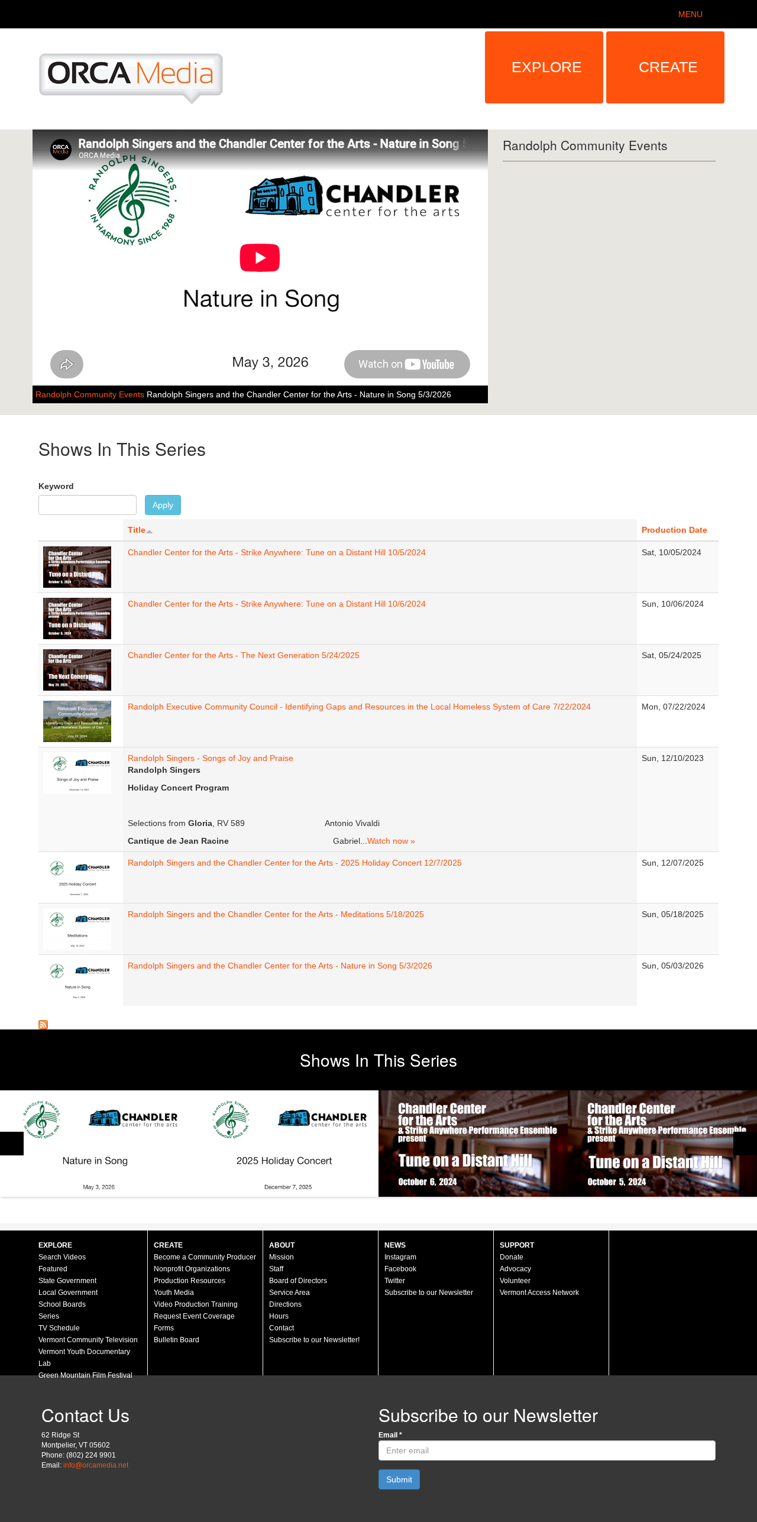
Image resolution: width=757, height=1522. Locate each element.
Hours (279, 1316)
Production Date (674, 530)
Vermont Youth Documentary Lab (84, 1358)
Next (745, 1143)
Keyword (56, 486)
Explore (547, 67)
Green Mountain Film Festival (85, 1375)
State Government (67, 1281)
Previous (12, 1143)
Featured (52, 1269)
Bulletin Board (176, 1340)
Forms (164, 1328)
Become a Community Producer (205, 1257)
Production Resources (189, 1281)
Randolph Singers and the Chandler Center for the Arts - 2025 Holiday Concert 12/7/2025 (295, 862)
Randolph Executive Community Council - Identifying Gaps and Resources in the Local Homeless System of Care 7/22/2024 (359, 706)
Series (48, 1316)
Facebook (400, 1269)
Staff (276, 1269)
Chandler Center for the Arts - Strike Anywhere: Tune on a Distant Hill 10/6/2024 (277, 603)
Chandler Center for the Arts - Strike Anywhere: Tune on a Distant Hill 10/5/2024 (277, 552)
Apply (163, 505)
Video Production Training (196, 1304)
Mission (281, 1257)
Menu (690, 14)
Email (390, 1435)
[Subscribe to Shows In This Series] (43, 1023)
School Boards (62, 1304)
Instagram (400, 1257)
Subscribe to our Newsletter (428, 1292)
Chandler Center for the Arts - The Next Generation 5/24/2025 (244, 655)
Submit (399, 1479)
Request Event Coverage (194, 1316)
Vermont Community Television (88, 1340)
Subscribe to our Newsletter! (314, 1340)
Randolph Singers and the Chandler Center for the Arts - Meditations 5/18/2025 (276, 914)
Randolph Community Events (91, 394)
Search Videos (62, 1257)
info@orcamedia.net (95, 1465)
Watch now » (391, 841)
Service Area (289, 1292)
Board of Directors (298, 1281)
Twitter (394, 1281)
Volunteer (515, 1281)
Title (136, 530)
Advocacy (515, 1269)
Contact (281, 1328)
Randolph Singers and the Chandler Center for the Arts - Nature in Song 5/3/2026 (299, 394)
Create (668, 67)
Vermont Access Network (539, 1292)
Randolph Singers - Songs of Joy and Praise (210, 758)
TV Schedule (59, 1328)
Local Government (68, 1292)
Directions (285, 1304)
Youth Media (174, 1292)
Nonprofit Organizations (192, 1269)
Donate (511, 1257)
